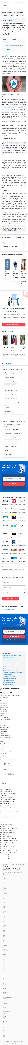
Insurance (6, 3)
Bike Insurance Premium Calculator (23, 277)
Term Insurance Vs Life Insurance (7, 830)
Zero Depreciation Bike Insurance (10, 666)
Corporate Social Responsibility (7, 759)
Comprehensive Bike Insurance (10, 665)
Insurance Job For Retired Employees (8, 858)
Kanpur (7, 450)
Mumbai (7, 429)
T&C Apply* (4, 470)
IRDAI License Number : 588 (12, 868)
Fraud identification (4, 747)
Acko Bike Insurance (7, 674)
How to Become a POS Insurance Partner (9, 850)
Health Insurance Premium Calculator (8, 816)
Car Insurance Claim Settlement (7, 799)
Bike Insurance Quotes (16, 655)
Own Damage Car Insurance (6, 797)
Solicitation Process (4, 753)
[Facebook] (1, 692)
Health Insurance (4, 707)
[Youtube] (3, 692)
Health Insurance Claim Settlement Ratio (9, 811)
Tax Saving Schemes (5, 719)
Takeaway (7, 49)
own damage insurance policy (14, 108)
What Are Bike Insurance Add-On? (14, 42)
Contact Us (2, 743)
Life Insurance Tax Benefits (6, 836)
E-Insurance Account (5, 737)
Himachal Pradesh (10, 398)
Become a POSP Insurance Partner (7, 842)
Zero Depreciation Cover (10, 246)
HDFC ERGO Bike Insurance (9, 682)
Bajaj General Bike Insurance (9, 678)
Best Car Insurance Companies (7, 801)
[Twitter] (11, 692)
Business (2, 715)
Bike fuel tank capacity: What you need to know (13, 348)
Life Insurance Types (4, 826)
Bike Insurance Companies (9, 663)
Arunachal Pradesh (10, 382)
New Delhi (15, 429)
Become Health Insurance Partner (7, 846)
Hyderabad (17, 433)
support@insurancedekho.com (12, 695)
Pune (19, 442)
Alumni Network (3, 755)
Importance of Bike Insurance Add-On (14, 46)
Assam (7, 386)
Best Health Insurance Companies (8, 807)
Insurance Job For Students (6, 856)
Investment (2, 713)
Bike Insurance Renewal (8, 657)
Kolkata (7, 442)
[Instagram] (6, 692)
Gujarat (7, 394)
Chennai (17, 438)
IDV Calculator (3, 795)
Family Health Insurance (5, 818)
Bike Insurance (7, 273)
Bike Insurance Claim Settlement (10, 661)
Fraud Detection (3, 729)
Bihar (13, 386)
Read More (14, 230)
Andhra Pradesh (9, 377)
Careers (2, 757)
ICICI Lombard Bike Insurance (9, 676)
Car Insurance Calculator (6, 791)
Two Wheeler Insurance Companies (15, 567)
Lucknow (13, 446)
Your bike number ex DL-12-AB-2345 (13, 478)
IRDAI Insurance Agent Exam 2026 (7, 852)
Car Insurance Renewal (5, 789)
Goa (17, 390)
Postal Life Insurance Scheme (6, 824)
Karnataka (17, 403)
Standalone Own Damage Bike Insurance (12, 672)
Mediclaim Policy (4, 809)
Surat (13, 442)
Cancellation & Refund (5, 735)
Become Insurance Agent (8, 609)
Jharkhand (8, 403)
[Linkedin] (8, 692)
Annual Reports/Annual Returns (7, 751)
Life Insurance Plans (4, 834)
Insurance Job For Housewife (6, 854)
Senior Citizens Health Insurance (7, 820)
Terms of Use (3, 733)
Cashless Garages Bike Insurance (10, 670)
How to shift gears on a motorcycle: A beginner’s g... (5, 348)
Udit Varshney (10, 19)
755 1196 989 (6, 697)
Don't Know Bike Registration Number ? (14, 487)
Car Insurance (3, 703)
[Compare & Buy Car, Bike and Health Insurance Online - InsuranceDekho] (9, 689)
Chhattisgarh (9, 390)
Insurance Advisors (18, 3)
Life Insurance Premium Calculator (8, 838)
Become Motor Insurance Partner (7, 844)
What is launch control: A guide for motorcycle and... (22, 348)
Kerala (7, 407)
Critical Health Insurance (5, 813)
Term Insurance (3, 711)
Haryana (14, 394)
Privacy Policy (3, 725)
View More (8, 411)
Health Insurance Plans (5, 805)
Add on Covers (20, 663)
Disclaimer (2, 749)
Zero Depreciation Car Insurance (7, 793)
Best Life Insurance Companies (7, 832)
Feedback (2, 745)
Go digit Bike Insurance (8, 684)
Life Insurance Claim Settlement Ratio (8, 828)
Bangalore (8, 433)
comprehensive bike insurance (14, 107)
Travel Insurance (4, 717)
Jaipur (7, 446)
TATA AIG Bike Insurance (8, 680)
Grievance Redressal (4, 727)
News (4, 5)
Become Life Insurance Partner (7, 848)
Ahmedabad (8, 438)
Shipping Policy (3, 731)
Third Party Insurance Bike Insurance (11, 668)
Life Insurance (3, 709)
